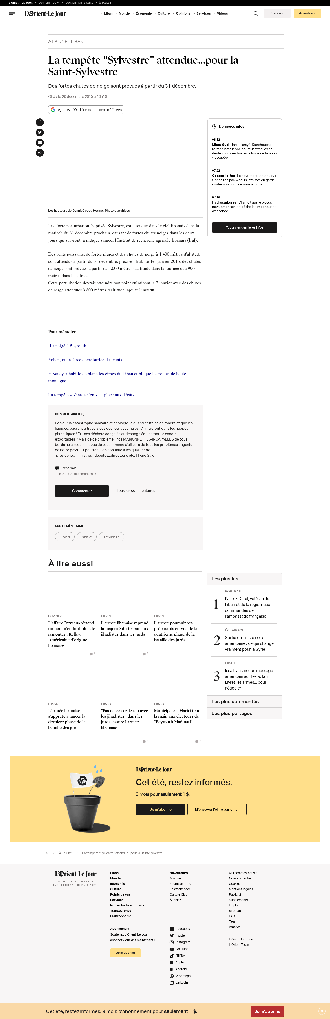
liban (65, 537)
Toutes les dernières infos (244, 227)
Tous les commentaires (136, 490)
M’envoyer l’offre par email (217, 809)
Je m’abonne (161, 809)
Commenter (82, 491)
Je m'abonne (267, 1011)
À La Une (57, 41)
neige (86, 537)
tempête (111, 537)
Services (116, 900)
